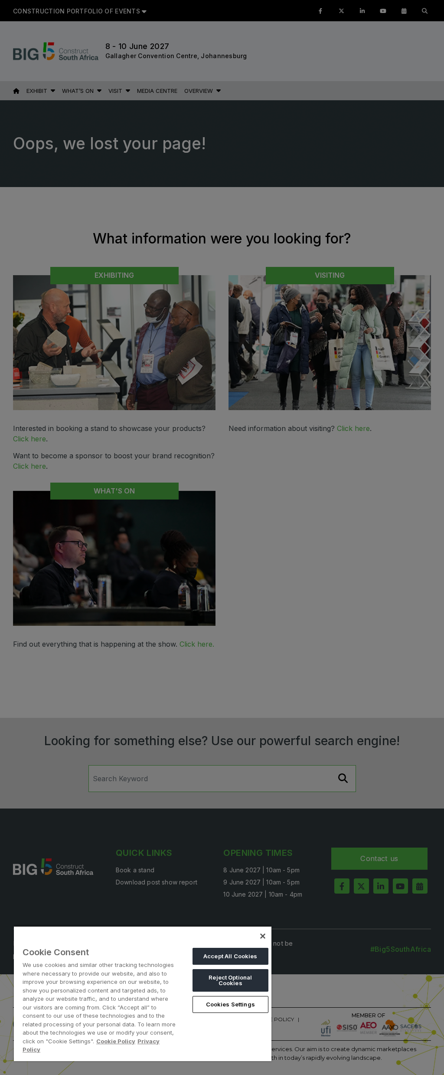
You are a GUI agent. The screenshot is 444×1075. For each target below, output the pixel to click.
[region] (142, 993)
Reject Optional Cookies (230, 980)
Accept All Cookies (230, 956)
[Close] (262, 936)
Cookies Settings (230, 1004)
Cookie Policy (115, 1041)
